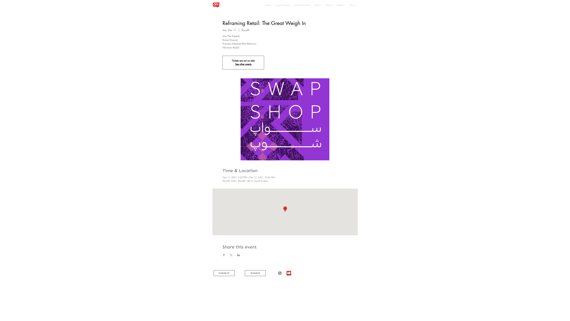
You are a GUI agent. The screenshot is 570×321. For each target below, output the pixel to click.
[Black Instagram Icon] (280, 273)
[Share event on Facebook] (224, 255)
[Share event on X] (231, 255)
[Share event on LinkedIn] (238, 255)
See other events (243, 64)
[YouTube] (289, 273)
